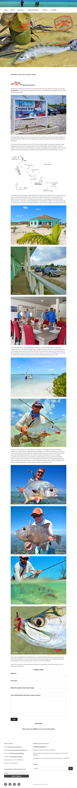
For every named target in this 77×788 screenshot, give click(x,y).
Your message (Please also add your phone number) (25, 695)
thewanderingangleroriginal (16, 756)
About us (12, 10)
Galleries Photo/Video (33, 10)
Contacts (45, 10)
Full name (13, 673)
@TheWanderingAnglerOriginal (16, 753)
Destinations (21, 10)
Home (6, 10)
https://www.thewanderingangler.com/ (18, 750)
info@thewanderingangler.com (14, 746)
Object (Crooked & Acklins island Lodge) (22, 688)
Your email (14, 680)
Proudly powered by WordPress (40, 784)
